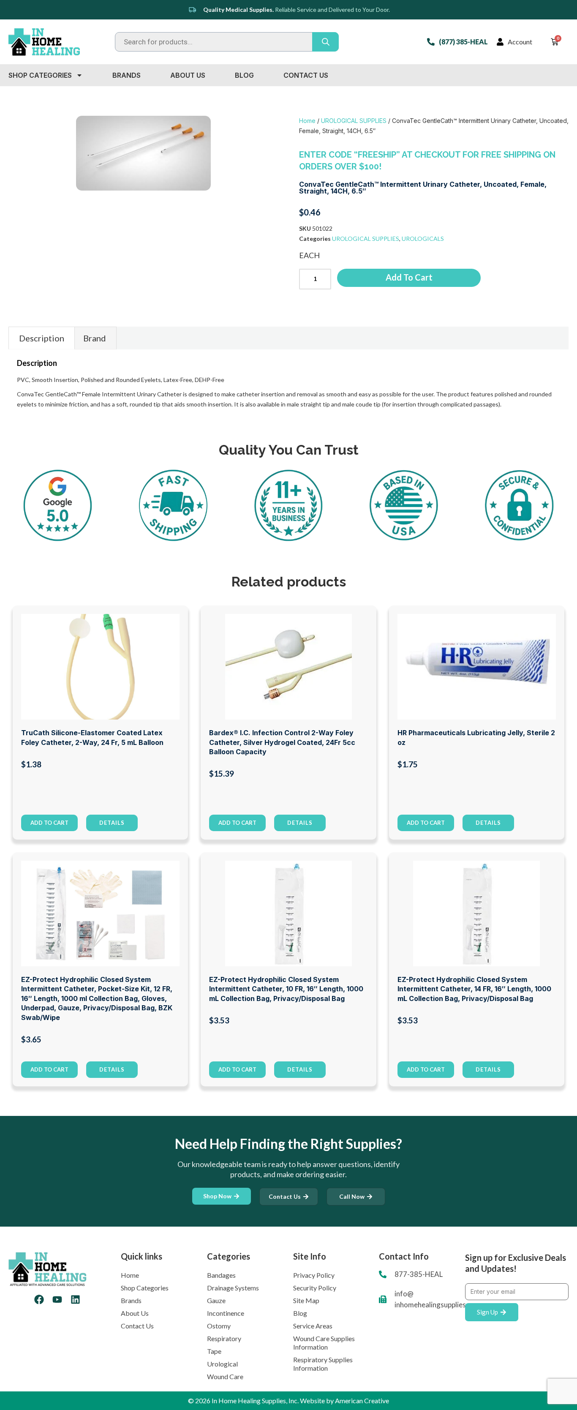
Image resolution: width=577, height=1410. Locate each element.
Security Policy (314, 1288)
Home (307, 120)
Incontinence (225, 1313)
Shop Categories (40, 75)
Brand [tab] (94, 338)
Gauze (216, 1300)
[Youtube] (57, 1299)
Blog (244, 75)
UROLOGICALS (423, 238)
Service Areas (312, 1326)
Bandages (221, 1275)
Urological (222, 1364)
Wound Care (225, 1376)
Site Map (306, 1300)
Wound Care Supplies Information (324, 1342)
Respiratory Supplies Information (323, 1363)
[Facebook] (39, 1299)
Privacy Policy (314, 1275)
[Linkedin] (75, 1299)
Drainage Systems (233, 1288)
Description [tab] (41, 338)
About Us (187, 75)
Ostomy (219, 1326)
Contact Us (305, 75)
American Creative (362, 1400)
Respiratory (224, 1338)
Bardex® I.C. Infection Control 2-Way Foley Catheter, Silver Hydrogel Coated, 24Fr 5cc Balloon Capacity (282, 742)
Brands (126, 75)
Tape (214, 1351)
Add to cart (409, 277)
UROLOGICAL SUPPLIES (353, 120)
